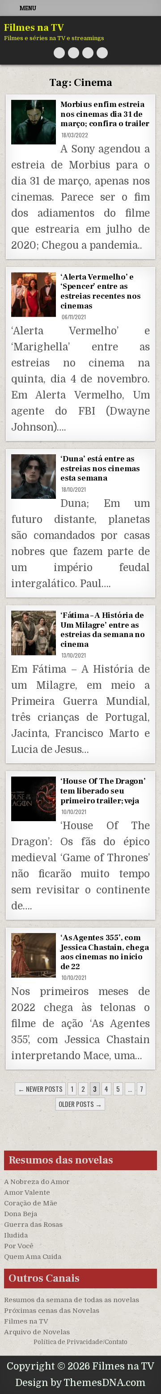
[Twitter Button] (59, 52)
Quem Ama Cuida (32, 1257)
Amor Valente (27, 1192)
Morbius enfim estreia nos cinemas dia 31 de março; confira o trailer (104, 114)
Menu (28, 8)
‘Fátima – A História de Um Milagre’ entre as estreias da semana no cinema (102, 630)
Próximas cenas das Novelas (51, 1311)
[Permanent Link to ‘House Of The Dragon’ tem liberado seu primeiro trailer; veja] (33, 799)
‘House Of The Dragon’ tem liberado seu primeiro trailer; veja (103, 791)
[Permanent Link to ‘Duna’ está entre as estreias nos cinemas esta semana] (33, 476)
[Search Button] (102, 52)
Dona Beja (20, 1214)
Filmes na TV (34, 27)
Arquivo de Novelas (37, 1332)
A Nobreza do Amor (37, 1182)
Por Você (19, 1246)
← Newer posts (40, 1089)
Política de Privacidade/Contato (80, 1342)
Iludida (16, 1235)
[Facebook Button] (73, 52)
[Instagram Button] (87, 52)
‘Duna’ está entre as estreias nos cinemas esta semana (100, 468)
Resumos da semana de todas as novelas (71, 1300)
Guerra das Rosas (33, 1225)
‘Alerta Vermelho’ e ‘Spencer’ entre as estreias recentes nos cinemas (100, 291)
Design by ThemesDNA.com (80, 1383)
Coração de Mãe (30, 1203)
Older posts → (80, 1104)
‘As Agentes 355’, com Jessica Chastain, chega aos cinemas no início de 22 (104, 952)
